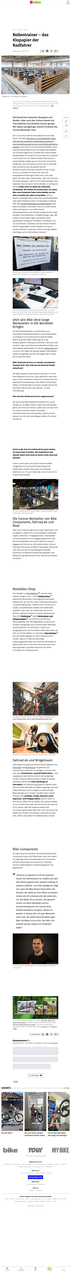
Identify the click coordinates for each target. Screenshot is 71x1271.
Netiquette (54, 1043)
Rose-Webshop (32, 593)
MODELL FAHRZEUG (20, 1201)
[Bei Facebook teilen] (47, 51)
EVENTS (54, 1201)
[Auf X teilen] (51, 51)
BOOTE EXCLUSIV (36, 1199)
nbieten (17, 147)
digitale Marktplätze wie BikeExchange (36, 204)
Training (19, 30)
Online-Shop (49, 348)
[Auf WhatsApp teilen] (43, 51)
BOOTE (28, 1199)
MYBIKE (55, 1199)
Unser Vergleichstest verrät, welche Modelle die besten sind (32, 719)
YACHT (11, 1199)
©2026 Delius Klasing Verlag (35, 1206)
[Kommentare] (66, 136)
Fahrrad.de (17, 767)
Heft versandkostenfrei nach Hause (24, 1025)
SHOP (6, 1199)
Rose (15, 1082)
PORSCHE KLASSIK (33, 1201)
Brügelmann (30, 767)
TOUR (49, 1199)
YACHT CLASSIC (19, 1199)
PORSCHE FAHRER (45, 1201)
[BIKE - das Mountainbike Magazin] (37, 2)
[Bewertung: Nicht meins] (66, 125)
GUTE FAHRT (62, 1199)
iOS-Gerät (44, 1027)
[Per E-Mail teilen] (55, 51)
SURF (44, 1199)
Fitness (26, 30)
